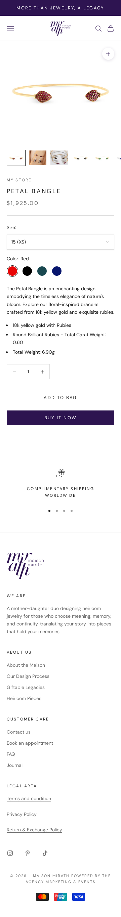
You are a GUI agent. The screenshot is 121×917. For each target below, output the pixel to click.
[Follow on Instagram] (10, 853)
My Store (19, 180)
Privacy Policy (22, 814)
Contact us (19, 732)
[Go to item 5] (102, 158)
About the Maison (26, 665)
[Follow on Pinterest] (27, 853)
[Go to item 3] (59, 158)
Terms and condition (29, 798)
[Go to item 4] (80, 158)
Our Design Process (28, 676)
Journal (15, 765)
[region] (60, 484)
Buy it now (60, 418)
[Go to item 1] (16, 158)
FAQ (11, 754)
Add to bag (60, 397)
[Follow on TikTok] (45, 853)
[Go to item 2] (37, 158)
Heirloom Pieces (24, 698)
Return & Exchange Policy (34, 830)
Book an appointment (30, 743)
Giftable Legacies (26, 687)
